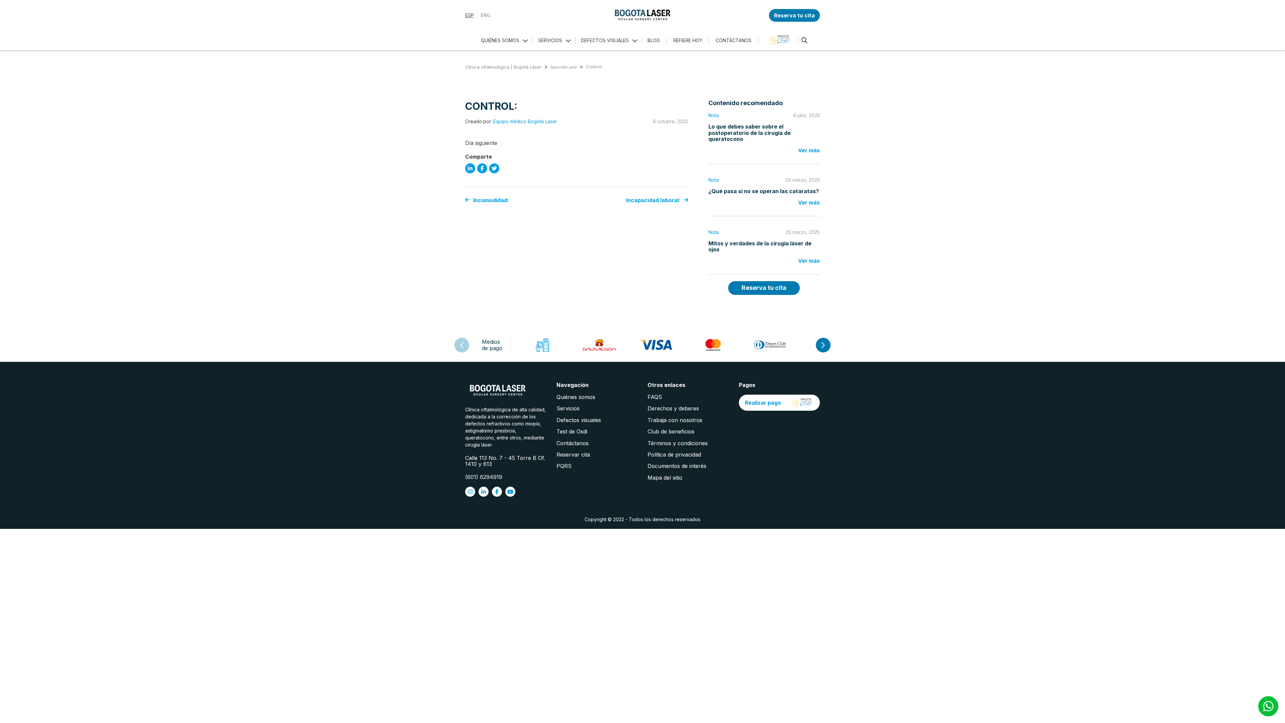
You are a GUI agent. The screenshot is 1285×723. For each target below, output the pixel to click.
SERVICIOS (550, 40)
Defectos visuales (578, 420)
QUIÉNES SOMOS (500, 40)
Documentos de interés (677, 466)
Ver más (809, 150)
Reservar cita (573, 454)
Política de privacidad (674, 454)
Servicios (568, 408)
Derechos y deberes (673, 408)
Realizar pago (763, 402)
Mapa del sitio (665, 477)
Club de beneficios (671, 431)
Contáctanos (572, 443)
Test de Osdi (571, 431)
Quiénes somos (575, 397)
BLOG (654, 40)
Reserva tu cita (794, 15)
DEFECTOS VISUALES (605, 40)
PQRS (564, 466)
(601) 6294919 (483, 477)
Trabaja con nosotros (675, 420)
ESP (469, 15)
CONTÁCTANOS (734, 40)
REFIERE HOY (687, 40)
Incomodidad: (491, 200)
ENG (485, 15)
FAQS (655, 397)
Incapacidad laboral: (653, 200)
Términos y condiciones (678, 443)
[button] (823, 345)
